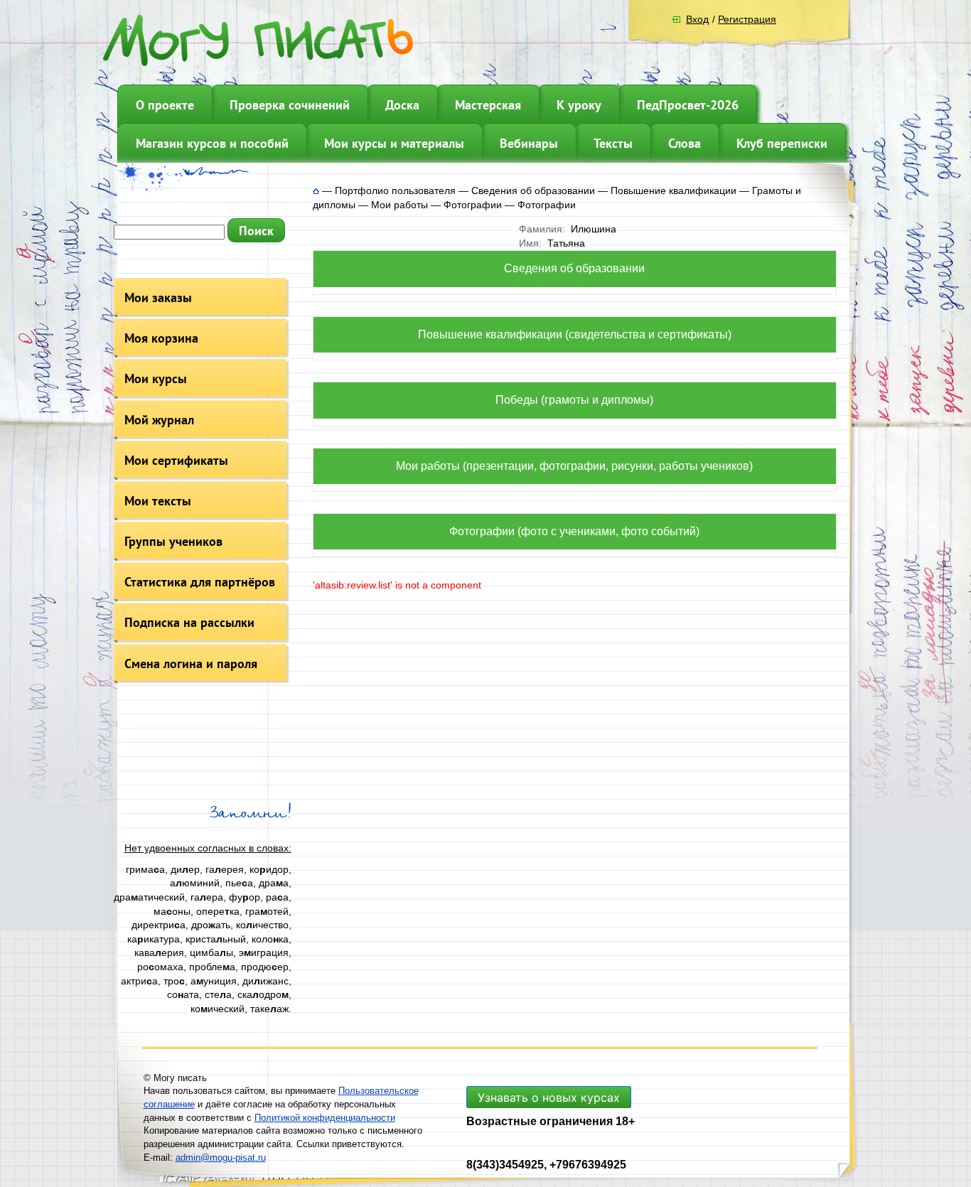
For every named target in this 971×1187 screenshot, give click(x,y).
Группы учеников (173, 541)
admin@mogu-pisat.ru (221, 1157)
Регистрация (747, 19)
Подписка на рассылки (189, 622)
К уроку (579, 105)
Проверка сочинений (290, 105)
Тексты (613, 143)
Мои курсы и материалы (394, 143)
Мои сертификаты (176, 460)
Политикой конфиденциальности (324, 1117)
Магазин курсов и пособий (212, 143)
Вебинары (529, 143)
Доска (402, 105)
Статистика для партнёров (199, 582)
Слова (684, 143)
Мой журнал (159, 420)
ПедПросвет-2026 (688, 105)
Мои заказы (158, 297)
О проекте (165, 105)
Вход (697, 19)
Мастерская (488, 105)
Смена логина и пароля (190, 663)
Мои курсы (155, 378)
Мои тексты (157, 501)
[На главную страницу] (316, 190)
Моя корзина (161, 338)
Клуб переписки (781, 143)
